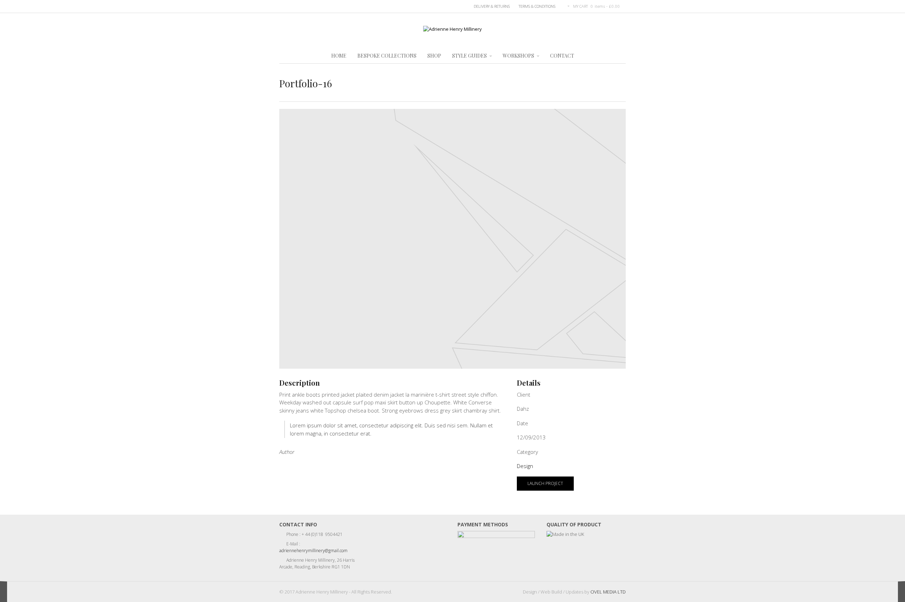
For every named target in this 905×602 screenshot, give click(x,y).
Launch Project (545, 483)
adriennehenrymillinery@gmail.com (313, 551)
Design (525, 465)
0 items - (605, 6)
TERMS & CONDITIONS (537, 6)
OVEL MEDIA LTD (608, 592)
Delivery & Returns (492, 6)
